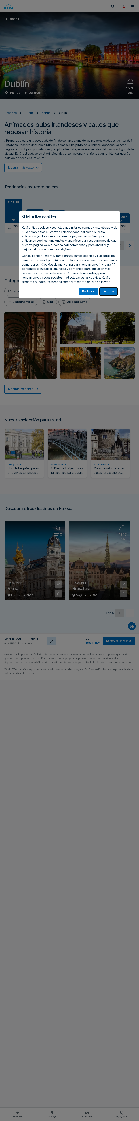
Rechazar (88, 291)
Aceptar (108, 291)
